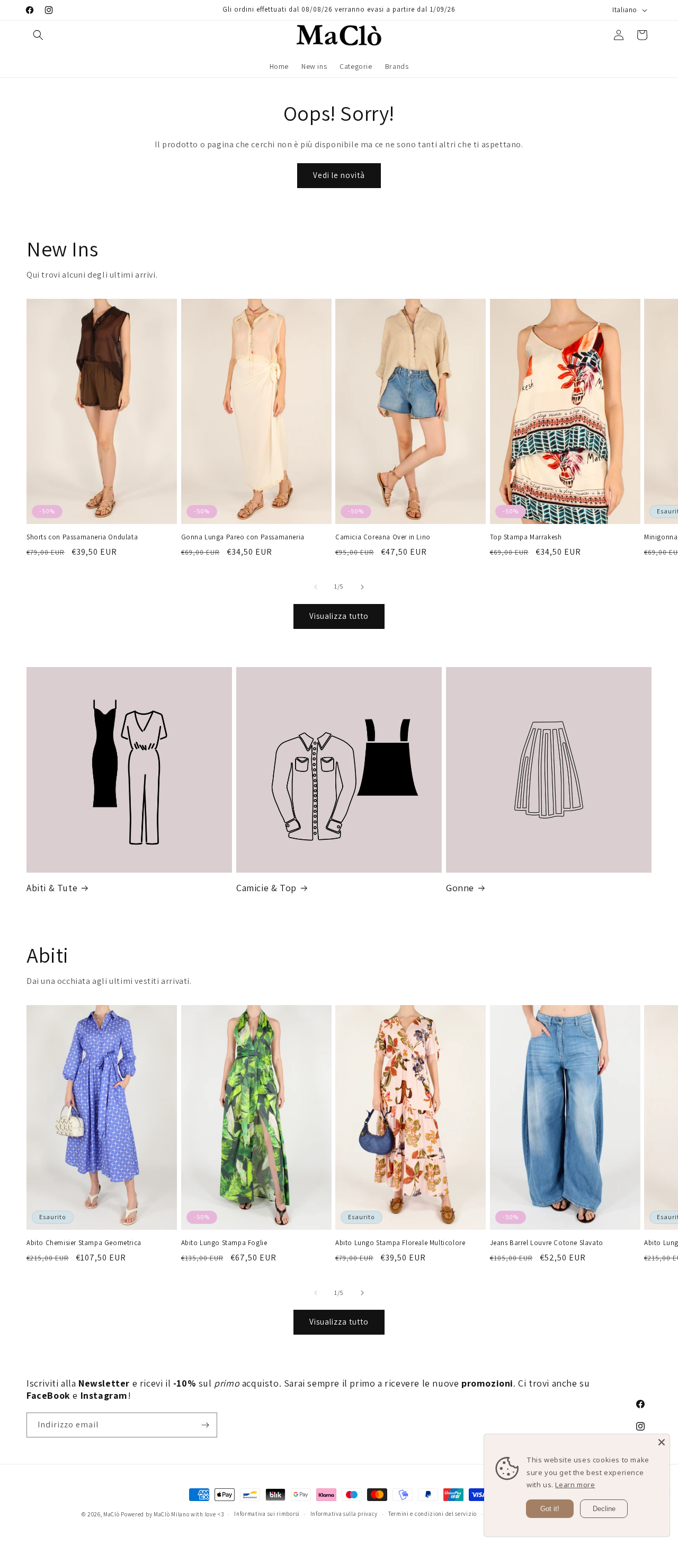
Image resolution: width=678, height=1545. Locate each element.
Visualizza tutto (339, 616)
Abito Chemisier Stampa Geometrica (83, 1243)
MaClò (111, 1514)
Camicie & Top (266, 888)
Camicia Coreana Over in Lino (383, 537)
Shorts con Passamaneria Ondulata (82, 537)
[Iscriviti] (205, 1425)
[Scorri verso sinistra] (315, 587)
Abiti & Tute (51, 888)
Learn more (575, 1484)
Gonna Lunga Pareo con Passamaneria (243, 537)
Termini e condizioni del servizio (432, 1513)
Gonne (460, 888)
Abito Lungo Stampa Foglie (224, 1243)
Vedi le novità (339, 175)
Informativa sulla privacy (344, 1513)
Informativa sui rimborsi (267, 1513)
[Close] (661, 1442)
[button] (38, 35)
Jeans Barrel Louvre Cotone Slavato (546, 1243)
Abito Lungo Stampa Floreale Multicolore (400, 1243)
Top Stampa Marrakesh (526, 537)
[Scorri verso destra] (362, 587)
